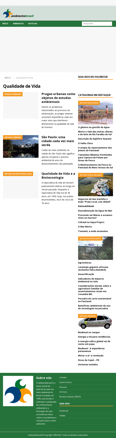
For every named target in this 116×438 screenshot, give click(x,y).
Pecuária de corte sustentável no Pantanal (94, 300)
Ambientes (18, 23)
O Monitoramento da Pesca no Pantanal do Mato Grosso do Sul (95, 166)
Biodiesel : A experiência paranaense (91, 350)
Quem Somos (65, 382)
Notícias (32, 23)
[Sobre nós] (18, 391)
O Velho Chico (85, 143)
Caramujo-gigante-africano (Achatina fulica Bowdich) (93, 268)
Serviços (63, 391)
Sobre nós (44, 378)
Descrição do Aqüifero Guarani (94, 138)
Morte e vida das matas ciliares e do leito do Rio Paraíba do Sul (95, 133)
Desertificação (86, 274)
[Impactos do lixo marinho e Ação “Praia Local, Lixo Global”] (95, 184)
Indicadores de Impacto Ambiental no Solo (91, 280)
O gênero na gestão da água (94, 127)
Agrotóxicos (84, 262)
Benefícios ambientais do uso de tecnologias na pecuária (94, 307)
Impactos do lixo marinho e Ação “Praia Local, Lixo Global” (94, 200)
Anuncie (63, 387)
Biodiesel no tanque (89, 332)
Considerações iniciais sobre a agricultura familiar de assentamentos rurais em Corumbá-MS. (94, 290)
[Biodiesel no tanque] (95, 322)
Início (5, 23)
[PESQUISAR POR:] (97, 23)
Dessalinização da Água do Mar (95, 210)
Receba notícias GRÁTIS (70, 396)
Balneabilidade (86, 206)
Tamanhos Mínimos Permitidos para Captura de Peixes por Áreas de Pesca (95, 157)
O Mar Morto (85, 226)
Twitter (62, 415)
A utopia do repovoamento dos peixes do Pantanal (95, 149)
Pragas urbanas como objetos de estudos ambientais (58, 98)
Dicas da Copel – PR (88, 360)
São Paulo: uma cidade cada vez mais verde (58, 141)
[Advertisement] (58, 49)
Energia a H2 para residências (94, 336)
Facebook (63, 410)
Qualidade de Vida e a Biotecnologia (58, 176)
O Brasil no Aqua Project (91, 222)
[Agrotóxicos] (95, 248)
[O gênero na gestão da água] (95, 112)
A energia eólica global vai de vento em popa (94, 342)
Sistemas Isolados (88, 364)
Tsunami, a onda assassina (93, 231)
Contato (63, 377)
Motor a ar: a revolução (90, 355)
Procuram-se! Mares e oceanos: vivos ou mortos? (95, 216)
